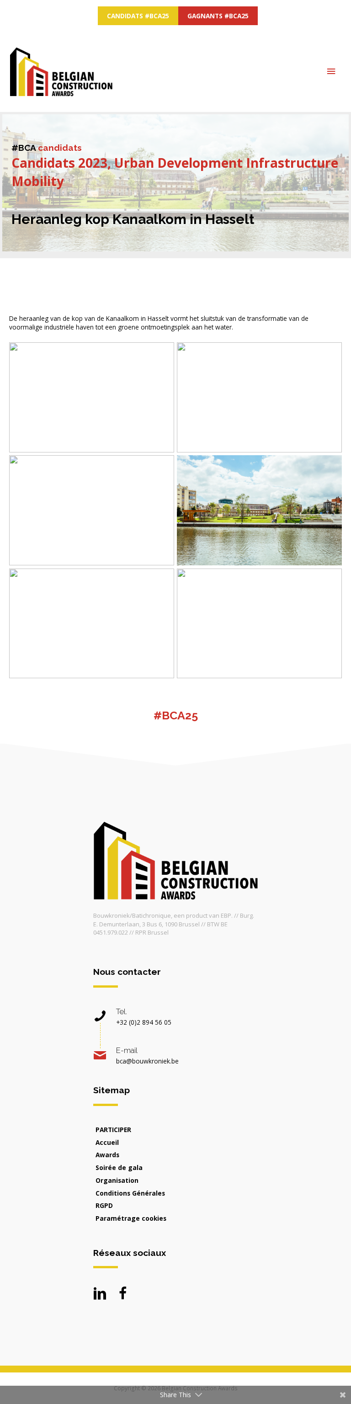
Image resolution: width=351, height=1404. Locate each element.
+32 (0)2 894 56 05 (143, 1022)
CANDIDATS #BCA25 (138, 15)
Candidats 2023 (59, 162)
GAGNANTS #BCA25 (218, 15)
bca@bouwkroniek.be (147, 1061)
